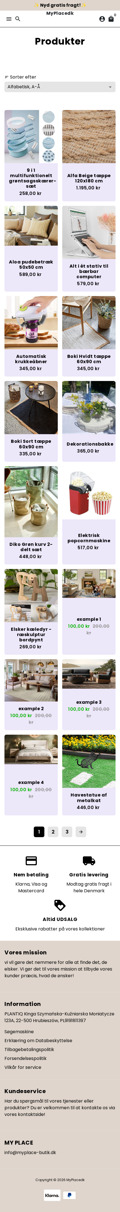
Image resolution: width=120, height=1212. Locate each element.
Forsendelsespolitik (25, 1058)
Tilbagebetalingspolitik (29, 1049)
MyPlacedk (75, 1179)
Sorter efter (20, 77)
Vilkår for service (22, 1067)
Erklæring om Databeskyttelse (38, 1040)
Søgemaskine (19, 1031)
